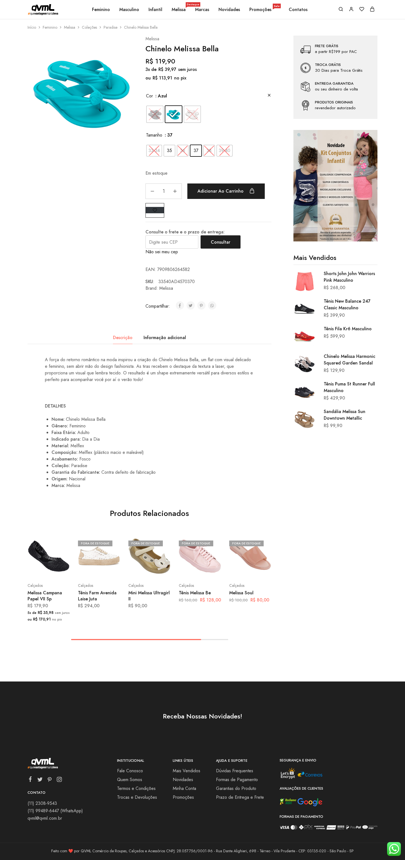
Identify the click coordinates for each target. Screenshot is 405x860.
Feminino (50, 27)
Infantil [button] (155, 10)
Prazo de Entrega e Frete (240, 797)
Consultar (220, 242)
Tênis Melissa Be (195, 593)
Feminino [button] (101, 10)
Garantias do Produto (236, 788)
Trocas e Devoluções (137, 797)
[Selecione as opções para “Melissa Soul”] (236, 568)
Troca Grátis (328, 65)
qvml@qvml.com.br (45, 818)
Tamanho (154, 135)
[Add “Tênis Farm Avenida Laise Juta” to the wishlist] (112, 568)
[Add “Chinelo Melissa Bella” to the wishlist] (155, 210)
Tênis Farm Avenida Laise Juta (97, 596)
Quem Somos (129, 779)
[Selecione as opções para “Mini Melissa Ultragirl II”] (135, 568)
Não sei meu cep (161, 252)
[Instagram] (59, 780)
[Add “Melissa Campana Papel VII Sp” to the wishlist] (61, 568)
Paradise (110, 27)
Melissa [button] (179, 10)
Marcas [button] (202, 10)
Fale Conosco (130, 771)
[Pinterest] (50, 780)
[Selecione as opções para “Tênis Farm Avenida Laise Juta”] (84, 568)
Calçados (35, 585)
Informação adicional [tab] (165, 337)
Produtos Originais (334, 102)
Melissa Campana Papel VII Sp (45, 596)
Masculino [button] (129, 10)
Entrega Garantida (334, 84)
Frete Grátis (326, 46)
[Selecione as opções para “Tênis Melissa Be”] (185, 568)
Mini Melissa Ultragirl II (149, 596)
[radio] (155, 114)
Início (32, 27)
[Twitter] (40, 780)
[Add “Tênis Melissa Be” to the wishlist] (213, 568)
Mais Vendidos (186, 771)
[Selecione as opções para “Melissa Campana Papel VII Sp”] (34, 568)
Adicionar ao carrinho (221, 191)
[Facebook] (30, 780)
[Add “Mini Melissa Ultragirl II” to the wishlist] (162, 568)
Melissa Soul (241, 593)
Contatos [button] (298, 10)
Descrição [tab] (123, 337)
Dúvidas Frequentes (234, 771)
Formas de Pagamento (237, 779)
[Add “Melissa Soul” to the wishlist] (263, 568)
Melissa (69, 27)
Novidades (229, 10)
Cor (149, 96)
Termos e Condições (136, 788)
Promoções (264, 10)
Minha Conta (184, 788)
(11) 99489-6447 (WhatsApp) (55, 811)
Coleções (89, 27)
